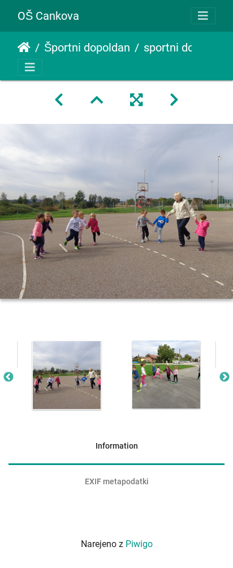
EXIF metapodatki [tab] (117, 481)
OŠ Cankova (48, 16)
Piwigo (139, 544)
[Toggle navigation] (203, 15)
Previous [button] (8, 377)
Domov (24, 47)
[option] (66, 375)
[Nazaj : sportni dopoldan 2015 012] (59, 100)
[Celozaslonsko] (136, 100)
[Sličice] (96, 100)
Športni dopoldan (87, 47)
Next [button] (224, 377)
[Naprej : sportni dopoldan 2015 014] (174, 100)
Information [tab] (117, 445)
